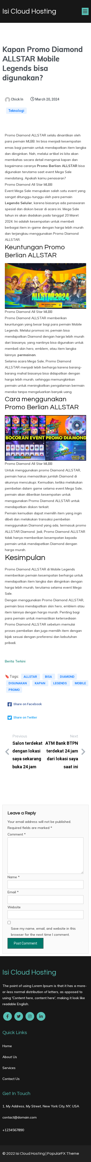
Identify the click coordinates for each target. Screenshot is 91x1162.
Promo (14, 690)
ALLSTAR (31, 676)
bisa (49, 676)
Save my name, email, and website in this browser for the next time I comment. (43, 931)
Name (14, 877)
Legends (60, 683)
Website (14, 907)
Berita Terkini (15, 661)
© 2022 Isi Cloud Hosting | (24, 1153)
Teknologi (16, 111)
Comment (17, 834)
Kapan (40, 683)
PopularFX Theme (63, 1153)
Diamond (67, 676)
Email (13, 892)
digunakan (17, 683)
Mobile (80, 683)
